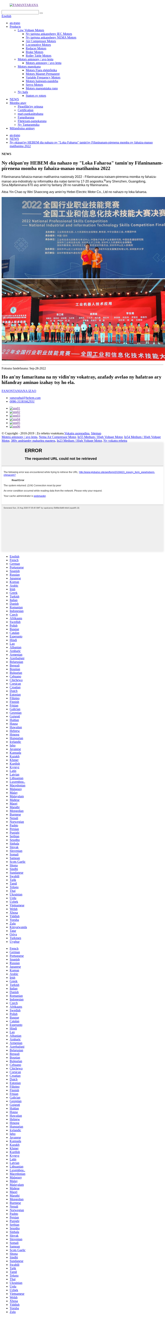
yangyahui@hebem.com (25, 398)
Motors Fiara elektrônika (41, 70)
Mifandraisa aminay (22, 128)
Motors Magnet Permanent (43, 73)
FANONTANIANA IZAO (19, 391)
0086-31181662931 (22, 401)
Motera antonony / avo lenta (19, 437)
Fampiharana (26, 117)
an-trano (15, 23)
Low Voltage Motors (31, 30)
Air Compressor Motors (41, 41)
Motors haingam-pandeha (42, 81)
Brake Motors (34, 52)
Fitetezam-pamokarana (32, 121)
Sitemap (96, 433)
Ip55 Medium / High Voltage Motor (100, 437)
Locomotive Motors (38, 44)
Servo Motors (34, 84)
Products (15, 26)
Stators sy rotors (36, 95)
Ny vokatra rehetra (115, 440)
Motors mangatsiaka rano (42, 88)
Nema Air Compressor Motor (57, 437)
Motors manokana (29, 66)
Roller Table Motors (38, 55)
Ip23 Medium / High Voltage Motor (79, 440)
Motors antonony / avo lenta (35, 59)
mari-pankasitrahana (30, 113)
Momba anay (18, 103)
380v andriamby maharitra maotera (33, 440)
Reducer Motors (36, 48)
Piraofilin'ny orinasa (30, 106)
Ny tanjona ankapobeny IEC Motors (49, 34)
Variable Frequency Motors (43, 77)
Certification (25, 110)
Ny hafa (23, 92)
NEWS (14, 99)
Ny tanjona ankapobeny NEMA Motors (51, 37)
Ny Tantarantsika (28, 124)
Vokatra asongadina (76, 433)
